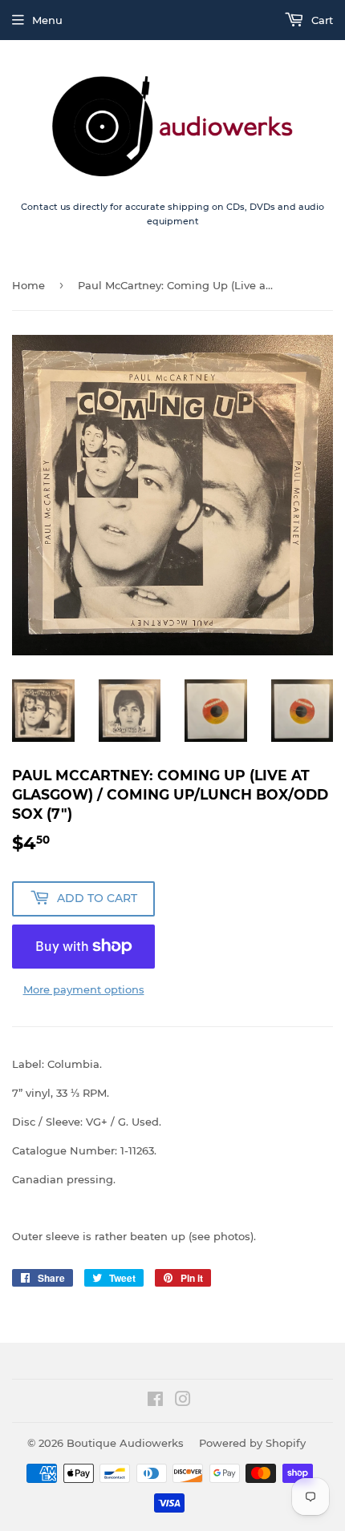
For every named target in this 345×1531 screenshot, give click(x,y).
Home (28, 285)
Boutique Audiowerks (125, 1442)
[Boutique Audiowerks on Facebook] (155, 1401)
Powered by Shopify (252, 1442)
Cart (320, 20)
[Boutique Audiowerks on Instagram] (183, 1401)
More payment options (83, 989)
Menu (47, 20)
